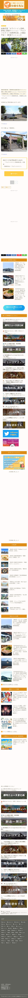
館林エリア (9, 942)
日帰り (4, 934)
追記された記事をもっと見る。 (11, 684)
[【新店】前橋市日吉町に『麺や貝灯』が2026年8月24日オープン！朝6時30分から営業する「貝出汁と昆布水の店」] (4, 570)
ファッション (5, 928)
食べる (4, 942)
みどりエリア (9, 924)
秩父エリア (22, 936)
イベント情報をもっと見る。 (10, 731)
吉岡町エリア (15, 930)
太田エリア (21, 930)
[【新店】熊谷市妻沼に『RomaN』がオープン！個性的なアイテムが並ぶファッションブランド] (4, 609)
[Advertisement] (14, 73)
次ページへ (14, 173)
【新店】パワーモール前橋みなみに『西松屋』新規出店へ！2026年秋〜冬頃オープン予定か (20, 265)
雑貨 (17, 940)
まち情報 (23, 922)
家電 (17, 932)
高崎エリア (8, 187)
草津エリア (14, 938)
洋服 (20, 934)
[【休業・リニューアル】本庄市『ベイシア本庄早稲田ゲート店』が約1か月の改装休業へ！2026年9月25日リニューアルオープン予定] (4, 603)
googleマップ (5, 123)
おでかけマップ (10, 922)
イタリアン (16, 924)
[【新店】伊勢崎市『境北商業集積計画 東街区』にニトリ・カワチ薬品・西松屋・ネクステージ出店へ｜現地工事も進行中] (4, 577)
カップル (4, 926)
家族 (13, 932)
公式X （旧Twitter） (6, 984)
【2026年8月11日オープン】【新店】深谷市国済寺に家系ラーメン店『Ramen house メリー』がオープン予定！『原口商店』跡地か (20, 293)
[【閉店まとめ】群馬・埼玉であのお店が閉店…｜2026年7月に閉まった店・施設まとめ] (4, 583)
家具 (9, 932)
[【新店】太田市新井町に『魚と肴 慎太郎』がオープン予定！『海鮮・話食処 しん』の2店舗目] (4, 596)
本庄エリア (9, 934)
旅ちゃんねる (23, 932)
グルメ (14, 926)
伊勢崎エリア (16, 928)
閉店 (9, 940)
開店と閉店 (3, 25)
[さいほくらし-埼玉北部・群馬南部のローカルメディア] (14, 7)
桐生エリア (15, 934)
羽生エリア (8, 938)
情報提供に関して (5, 987)
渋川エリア (10, 936)
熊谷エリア (16, 936)
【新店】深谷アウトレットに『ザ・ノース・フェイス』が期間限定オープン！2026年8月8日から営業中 (20, 279)
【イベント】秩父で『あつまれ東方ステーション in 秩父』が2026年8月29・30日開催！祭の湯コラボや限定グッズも (20, 695)
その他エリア (18, 922)
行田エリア (4, 940)
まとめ (4, 924)
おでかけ (4, 922)
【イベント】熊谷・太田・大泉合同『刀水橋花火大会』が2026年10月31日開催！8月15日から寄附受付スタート (20, 708)
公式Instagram (5, 985)
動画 (9, 930)
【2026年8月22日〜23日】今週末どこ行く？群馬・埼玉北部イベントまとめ (20, 741)
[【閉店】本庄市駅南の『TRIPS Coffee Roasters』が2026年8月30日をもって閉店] (4, 590)
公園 (21, 928)
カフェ (9, 926)
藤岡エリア (20, 938)
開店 (3, 187)
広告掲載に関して (5, 988)
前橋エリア (4, 930)
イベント (21, 924)
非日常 (22, 940)
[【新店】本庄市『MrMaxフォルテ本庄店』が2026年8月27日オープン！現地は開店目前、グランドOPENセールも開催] (4, 551)
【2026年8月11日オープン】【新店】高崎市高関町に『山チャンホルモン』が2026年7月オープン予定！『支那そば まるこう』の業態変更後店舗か (20, 675)
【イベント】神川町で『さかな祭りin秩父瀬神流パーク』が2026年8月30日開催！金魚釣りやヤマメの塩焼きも (20, 721)
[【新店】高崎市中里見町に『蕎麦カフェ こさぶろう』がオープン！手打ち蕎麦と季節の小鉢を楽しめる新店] (4, 564)
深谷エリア (4, 936)
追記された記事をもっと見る (14, 307)
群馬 (3, 938)
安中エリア (4, 932)
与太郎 (10, 928)
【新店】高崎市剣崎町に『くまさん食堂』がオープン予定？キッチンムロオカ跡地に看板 (20, 661)
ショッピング (19, 926)
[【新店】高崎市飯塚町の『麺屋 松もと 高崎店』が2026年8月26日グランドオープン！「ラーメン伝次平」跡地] (4, 557)
